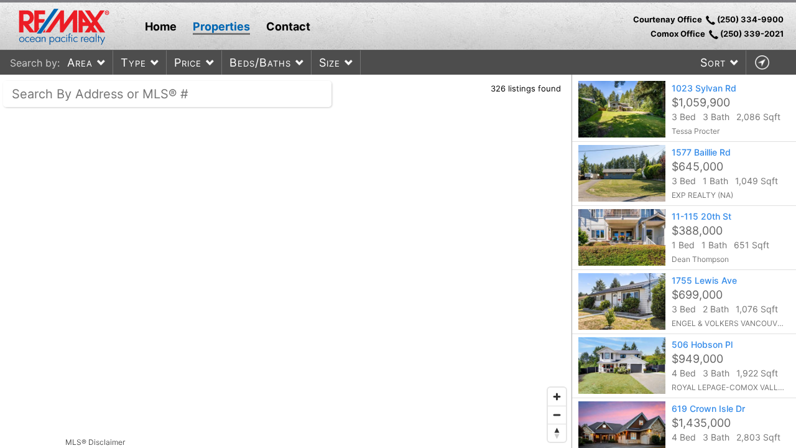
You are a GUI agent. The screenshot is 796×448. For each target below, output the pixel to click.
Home (161, 26)
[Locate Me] (761, 62)
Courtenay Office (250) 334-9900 (708, 19)
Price (187, 62)
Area (80, 62)
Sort (713, 62)
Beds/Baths (260, 62)
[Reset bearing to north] (557, 433)
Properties (221, 26)
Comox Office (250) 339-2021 (717, 34)
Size (329, 62)
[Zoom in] (557, 397)
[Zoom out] (557, 415)
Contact (288, 26)
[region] (286, 261)
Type (133, 62)
